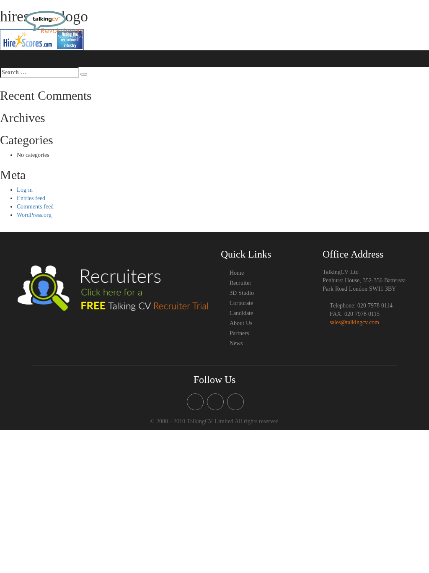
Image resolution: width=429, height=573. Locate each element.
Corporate (303, 24)
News (409, 41)
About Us (356, 24)
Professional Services (393, 24)
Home (196, 24)
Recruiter (218, 24)
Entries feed (31, 198)
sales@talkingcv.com (354, 322)
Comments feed (35, 206)
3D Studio (244, 24)
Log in (25, 190)
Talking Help (274, 24)
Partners (388, 41)
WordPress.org (34, 215)
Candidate (329, 24)
